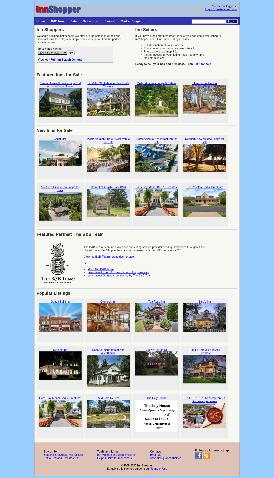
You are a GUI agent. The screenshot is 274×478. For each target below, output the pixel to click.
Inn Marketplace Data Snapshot (116, 454)
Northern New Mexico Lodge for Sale (204, 140)
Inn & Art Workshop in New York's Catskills (108, 85)
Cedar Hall (60, 138)
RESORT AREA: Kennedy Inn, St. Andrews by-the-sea (204, 399)
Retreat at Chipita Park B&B (108, 187)
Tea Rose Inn (156, 301)
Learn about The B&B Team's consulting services (118, 272)
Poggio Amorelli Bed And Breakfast (204, 351)
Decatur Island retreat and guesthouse (108, 351)
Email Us (155, 454)
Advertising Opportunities (165, 458)
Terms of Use (158, 468)
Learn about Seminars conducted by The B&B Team (120, 275)
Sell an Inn (90, 21)
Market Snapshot (133, 21)
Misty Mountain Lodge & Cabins (156, 83)
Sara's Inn (204, 301)
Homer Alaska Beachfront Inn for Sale (156, 140)
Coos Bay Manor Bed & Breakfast (157, 187)
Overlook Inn (108, 301)
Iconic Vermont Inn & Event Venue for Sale (108, 140)
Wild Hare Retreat (108, 398)
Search (232, 21)
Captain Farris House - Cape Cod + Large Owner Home (60, 85)
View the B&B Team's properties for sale (109, 256)
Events (109, 21)
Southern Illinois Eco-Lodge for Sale (60, 188)
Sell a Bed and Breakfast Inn (61, 458)
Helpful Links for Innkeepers (114, 458)
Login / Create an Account (221, 9)
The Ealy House (157, 398)
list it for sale (202, 64)
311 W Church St (156, 349)
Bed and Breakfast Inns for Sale (63, 454)
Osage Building (60, 301)
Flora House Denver (204, 83)
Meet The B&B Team (101, 269)
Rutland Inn (60, 349)
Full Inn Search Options (66, 59)
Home (40, 21)
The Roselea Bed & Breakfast (204, 187)
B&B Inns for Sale (64, 21)
